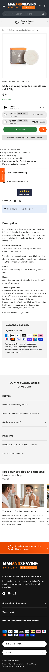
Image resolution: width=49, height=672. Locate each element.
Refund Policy (31, 664)
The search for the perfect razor (19, 511)
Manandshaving (13, 660)
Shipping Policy (19, 664)
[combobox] (24, 13)
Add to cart (20, 129)
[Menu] (3, 5)
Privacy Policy (7, 664)
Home (4, 30)
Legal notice (20, 666)
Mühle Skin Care (8, 82)
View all (5, 479)
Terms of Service (8, 666)
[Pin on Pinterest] (20, 200)
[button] (45, 5)
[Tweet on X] (10, 200)
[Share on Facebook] (15, 200)
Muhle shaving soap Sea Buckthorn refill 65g (23, 30)
